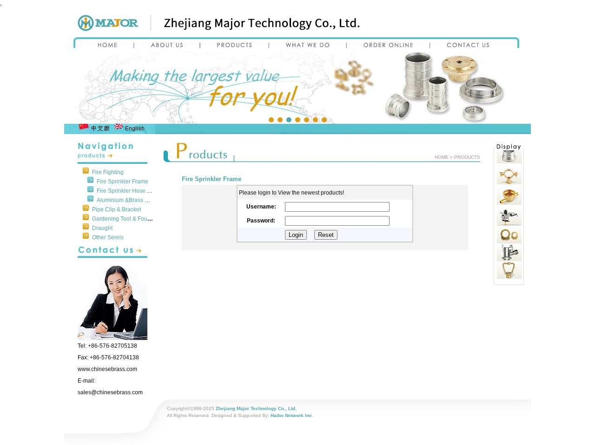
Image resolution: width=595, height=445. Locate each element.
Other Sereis (108, 237)
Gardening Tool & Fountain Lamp (134, 219)
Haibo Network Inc (291, 415)
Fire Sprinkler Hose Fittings (131, 191)
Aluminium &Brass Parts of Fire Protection (149, 200)
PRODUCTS (467, 157)
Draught (102, 228)
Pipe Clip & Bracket (116, 209)
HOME (442, 157)
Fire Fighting (108, 172)
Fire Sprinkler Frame (122, 181)
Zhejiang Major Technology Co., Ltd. (256, 408)
